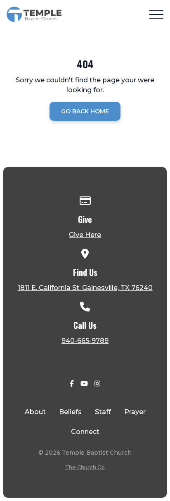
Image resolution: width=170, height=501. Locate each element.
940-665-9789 (85, 341)
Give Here (85, 235)
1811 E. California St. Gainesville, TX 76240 (85, 288)
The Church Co (85, 467)
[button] (156, 14)
